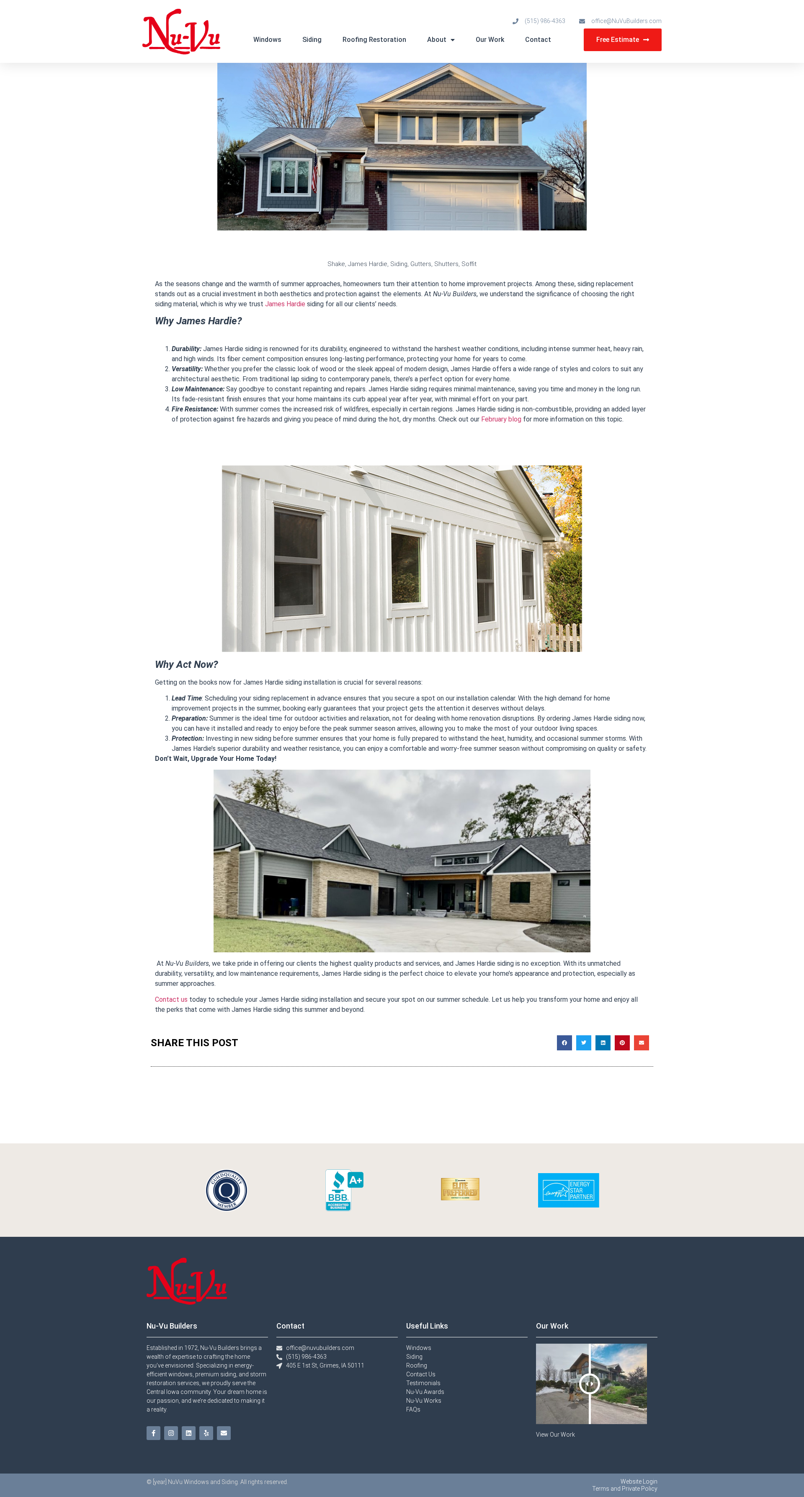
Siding (312, 40)
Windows (267, 40)
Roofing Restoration (374, 40)
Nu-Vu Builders (172, 1325)
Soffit (469, 264)
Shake (336, 264)
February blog (501, 419)
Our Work (490, 40)
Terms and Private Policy (624, 1488)
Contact (538, 40)
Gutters (420, 264)
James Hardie (367, 264)
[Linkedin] (189, 1433)
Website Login (639, 1481)
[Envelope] (224, 1433)
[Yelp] (206, 1433)
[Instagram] (171, 1433)
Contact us (171, 999)
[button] (564, 1042)
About (436, 40)
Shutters (446, 264)
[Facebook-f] (153, 1433)
